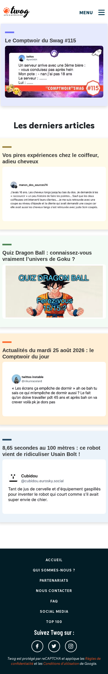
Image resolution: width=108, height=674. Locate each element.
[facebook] (37, 646)
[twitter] (54, 646)
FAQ (54, 601)
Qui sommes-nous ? (54, 570)
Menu (86, 12)
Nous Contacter (54, 591)
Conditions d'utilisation (61, 663)
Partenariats (54, 580)
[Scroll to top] (96, 662)
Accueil (54, 560)
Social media (54, 611)
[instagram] (71, 646)
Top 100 (54, 622)
